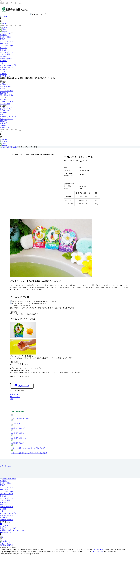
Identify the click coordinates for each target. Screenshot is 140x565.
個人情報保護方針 (6, 520)
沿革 (1, 63)
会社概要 (3, 61)
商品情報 (3, 35)
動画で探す (4, 43)
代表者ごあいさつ (6, 58)
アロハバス (24, 386)
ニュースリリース (6, 52)
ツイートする (15, 397)
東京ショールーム (6, 67)
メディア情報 (5, 54)
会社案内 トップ (6, 108)
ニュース (3, 48)
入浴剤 (15, 147)
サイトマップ (5, 502)
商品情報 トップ (6, 84)
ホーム (2, 147)
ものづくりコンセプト (8, 65)
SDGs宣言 (3, 69)
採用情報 (3, 74)
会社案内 (3, 56)
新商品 (2, 39)
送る (12, 399)
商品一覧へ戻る (5, 466)
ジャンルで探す (5, 37)
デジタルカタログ (6, 494)
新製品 (2, 485)
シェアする (14, 394)
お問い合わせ (5, 76)
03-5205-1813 (98, 552)
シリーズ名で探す (6, 41)
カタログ (3, 71)
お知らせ (3, 50)
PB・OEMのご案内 (7, 46)
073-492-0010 (98, 549)
